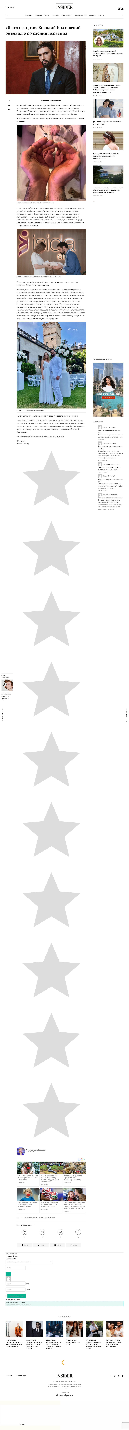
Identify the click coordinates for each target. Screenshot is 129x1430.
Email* (28, 1289)
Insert (22, 1425)
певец (41, 1217)
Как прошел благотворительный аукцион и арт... (109, 430)
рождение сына (50, 1217)
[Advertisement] (108, 279)
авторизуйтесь (12, 1256)
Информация (21, 1376)
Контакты (9, 1376)
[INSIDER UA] (64, 7)
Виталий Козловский (30, 1217)
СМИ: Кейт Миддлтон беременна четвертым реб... (110, 478)
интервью (52, 118)
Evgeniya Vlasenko (38, 1150)
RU (119, 8)
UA (122, 8)
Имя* (27, 1283)
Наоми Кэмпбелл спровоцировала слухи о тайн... (110, 446)
